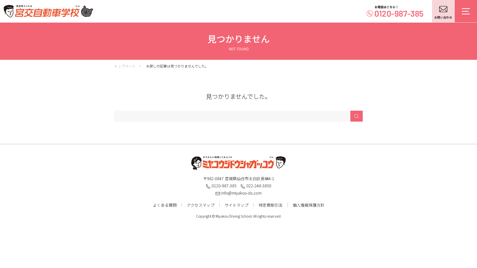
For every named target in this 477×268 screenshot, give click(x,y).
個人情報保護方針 (308, 205)
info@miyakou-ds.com (241, 193)
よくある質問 (165, 205)
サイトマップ (236, 205)
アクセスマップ (200, 205)
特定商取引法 (270, 205)
